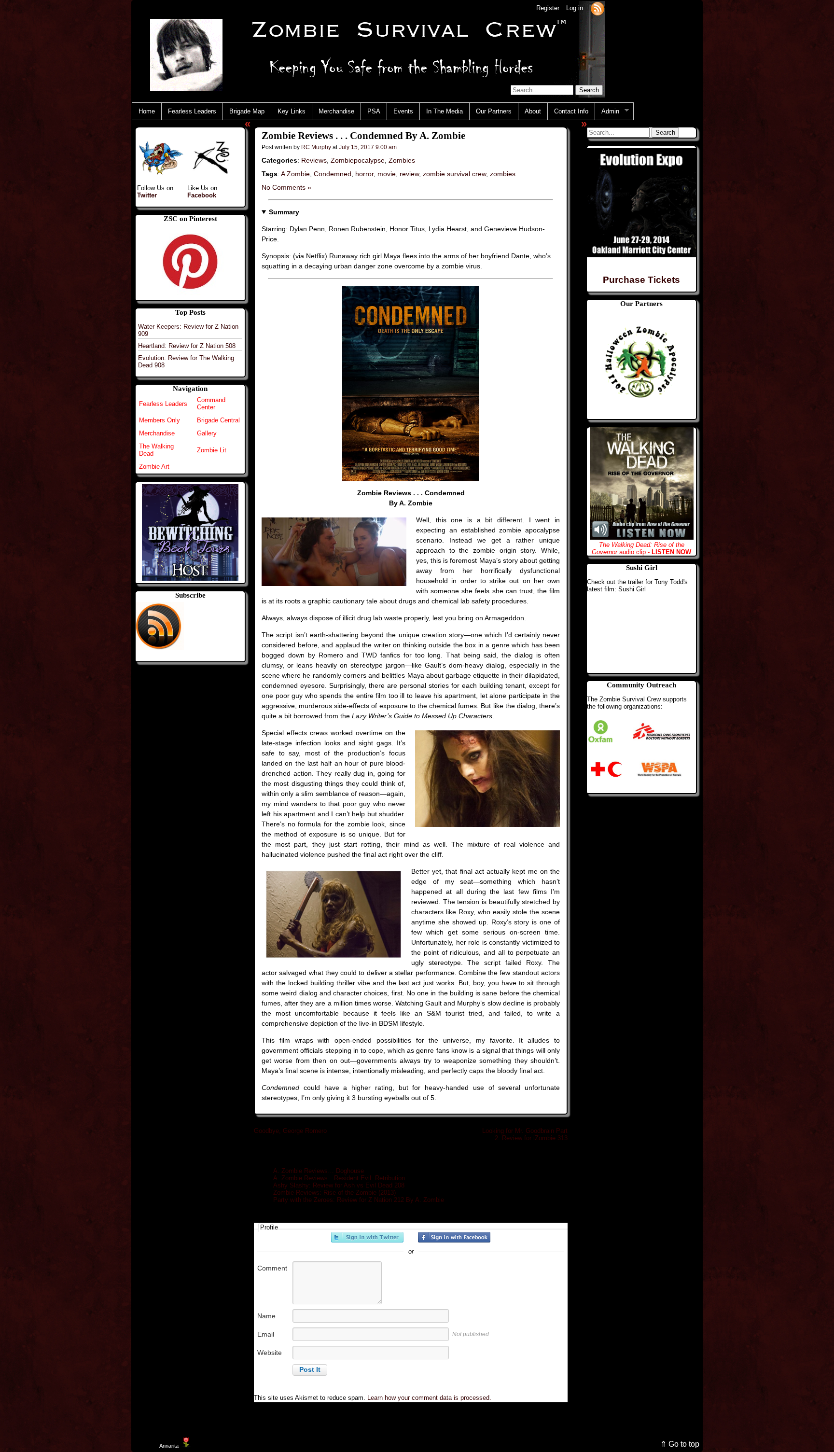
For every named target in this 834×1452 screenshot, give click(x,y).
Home (147, 111)
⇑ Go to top (679, 1444)
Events (403, 111)
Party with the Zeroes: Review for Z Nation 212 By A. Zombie (358, 1199)
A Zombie (295, 174)
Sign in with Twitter (367, 1237)
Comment (272, 1268)
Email (265, 1334)
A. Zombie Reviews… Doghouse (318, 1170)
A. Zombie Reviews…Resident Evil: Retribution (339, 1178)
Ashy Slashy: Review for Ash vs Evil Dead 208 (338, 1185)
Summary (284, 212)
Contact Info (571, 111)
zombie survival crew (454, 174)
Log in (574, 8)
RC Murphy (316, 147)
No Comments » (286, 187)
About (533, 111)
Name (266, 1316)
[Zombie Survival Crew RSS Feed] (597, 8)
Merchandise (336, 111)
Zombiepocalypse (358, 160)
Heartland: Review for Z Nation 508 (187, 345)
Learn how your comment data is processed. (429, 1397)
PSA (373, 111)
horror (364, 174)
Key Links (292, 111)
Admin (607, 111)
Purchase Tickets (641, 280)
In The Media (444, 111)
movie (386, 174)
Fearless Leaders (192, 111)
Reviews (314, 160)
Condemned (332, 174)
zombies (502, 174)
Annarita (169, 1446)
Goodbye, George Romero (290, 1130)
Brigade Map (246, 111)
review (409, 174)
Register (547, 8)
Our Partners (494, 111)
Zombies (402, 160)
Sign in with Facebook (454, 1237)
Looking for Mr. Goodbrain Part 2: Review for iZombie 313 (525, 1134)
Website (269, 1352)
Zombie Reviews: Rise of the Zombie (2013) (334, 1192)
